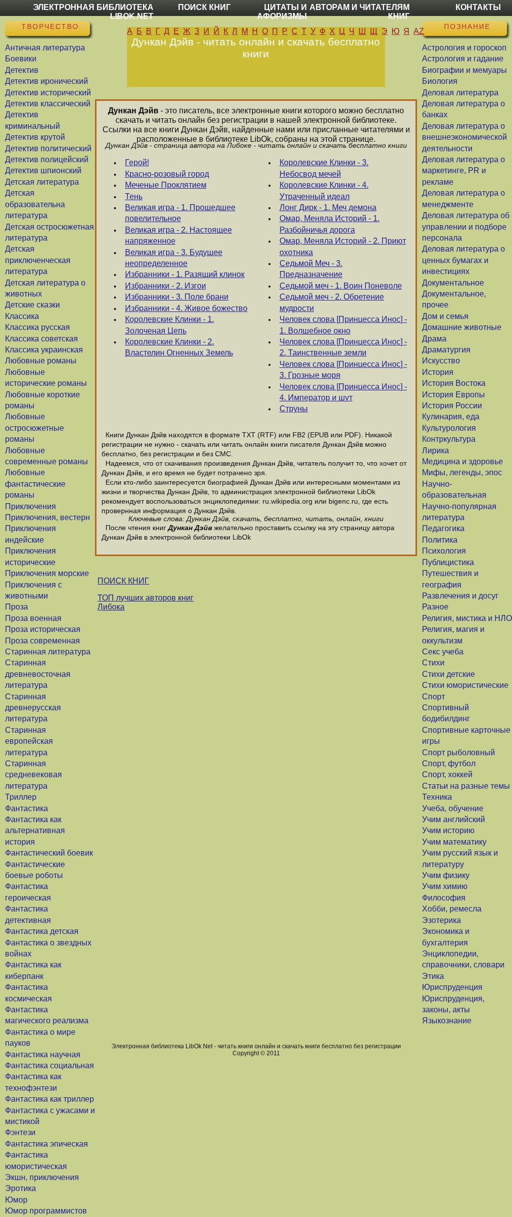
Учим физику (446, 875)
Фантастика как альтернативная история (35, 830)
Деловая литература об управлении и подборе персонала (466, 226)
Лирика (435, 450)
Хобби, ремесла (452, 909)
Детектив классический (47, 103)
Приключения (30, 506)
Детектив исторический (48, 92)
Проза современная (42, 640)
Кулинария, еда (451, 416)
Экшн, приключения (42, 1177)
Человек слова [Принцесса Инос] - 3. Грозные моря (343, 369)
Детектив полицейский (46, 159)
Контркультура (449, 439)
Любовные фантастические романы (35, 483)
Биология (440, 81)
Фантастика (26, 808)
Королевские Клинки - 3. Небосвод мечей (324, 168)
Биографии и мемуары (464, 70)
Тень (133, 196)
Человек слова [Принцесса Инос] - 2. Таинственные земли (343, 347)
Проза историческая (42, 629)
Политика (440, 540)
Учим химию (445, 886)
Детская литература (42, 182)
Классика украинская (44, 349)
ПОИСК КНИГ (123, 581)
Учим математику (454, 842)
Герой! (137, 162)
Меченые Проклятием (165, 185)
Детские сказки (32, 305)
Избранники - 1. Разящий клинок (184, 274)
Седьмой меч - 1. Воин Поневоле (341, 286)
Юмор (16, 1200)
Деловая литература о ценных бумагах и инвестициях (463, 260)
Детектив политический (48, 148)
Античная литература (45, 47)
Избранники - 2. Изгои (165, 286)
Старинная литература (47, 651)
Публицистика (448, 562)
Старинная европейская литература (29, 741)
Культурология (449, 428)
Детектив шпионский (43, 170)
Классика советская (41, 338)
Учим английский (453, 819)
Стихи (433, 662)
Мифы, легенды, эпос (462, 472)
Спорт (433, 696)
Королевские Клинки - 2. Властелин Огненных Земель (179, 347)
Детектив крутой (35, 137)
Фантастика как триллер (49, 1099)
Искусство (441, 360)
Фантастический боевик (49, 853)
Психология (444, 551)
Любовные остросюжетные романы (34, 427)
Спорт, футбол (449, 763)
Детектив (21, 70)
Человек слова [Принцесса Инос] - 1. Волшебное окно (343, 324)
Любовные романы (40, 360)
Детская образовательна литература (35, 204)
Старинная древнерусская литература (33, 707)
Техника (437, 797)
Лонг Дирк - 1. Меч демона (328, 207)
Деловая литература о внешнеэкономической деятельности (464, 137)
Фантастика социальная (49, 1065)
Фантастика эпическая (46, 1144)
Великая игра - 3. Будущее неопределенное (173, 258)
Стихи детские (448, 674)
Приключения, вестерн (47, 517)
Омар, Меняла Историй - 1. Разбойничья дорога (330, 224)
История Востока (454, 383)
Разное (435, 607)
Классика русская (37, 327)
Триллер (20, 797)
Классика (22, 316)
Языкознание (447, 1020)
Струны (294, 408)
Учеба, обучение (453, 808)
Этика (433, 976)
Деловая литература (460, 92)
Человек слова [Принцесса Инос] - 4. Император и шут (343, 392)
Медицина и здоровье (462, 461)
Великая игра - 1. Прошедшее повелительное (180, 213)
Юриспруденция (452, 987)
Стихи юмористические (465, 685)
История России (452, 405)
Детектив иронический (46, 81)
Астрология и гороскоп (464, 47)
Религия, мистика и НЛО (467, 618)
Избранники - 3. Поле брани (176, 297)
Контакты (478, 7)
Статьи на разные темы (466, 786)
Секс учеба (443, 651)
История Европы (453, 394)
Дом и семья (445, 316)
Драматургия (446, 349)
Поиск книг (204, 7)
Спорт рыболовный (458, 752)
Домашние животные (462, 327)
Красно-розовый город (167, 174)
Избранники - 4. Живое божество (186, 308)
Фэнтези (20, 1132)
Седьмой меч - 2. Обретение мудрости (332, 302)
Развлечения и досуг (460, 596)
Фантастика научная (42, 1054)
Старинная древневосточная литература (37, 673)
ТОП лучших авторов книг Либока (146, 602)
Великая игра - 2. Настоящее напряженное (178, 235)
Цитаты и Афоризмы (282, 11)
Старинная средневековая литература (33, 774)
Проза (16, 607)
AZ (419, 31)
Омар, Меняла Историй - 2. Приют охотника (343, 246)
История (438, 372)
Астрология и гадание (463, 58)
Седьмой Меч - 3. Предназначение (311, 269)
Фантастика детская (41, 931)
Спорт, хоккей (447, 774)
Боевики (20, 58)
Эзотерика (441, 920)
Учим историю (448, 830)
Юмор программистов (46, 1211)
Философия (444, 898)
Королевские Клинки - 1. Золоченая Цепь (169, 324)
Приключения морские (47, 573)
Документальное (453, 283)
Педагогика (443, 528)
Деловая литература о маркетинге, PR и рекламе (463, 170)
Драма (434, 338)
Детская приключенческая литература (37, 260)
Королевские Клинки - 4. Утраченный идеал (324, 190)
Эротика (20, 1188)
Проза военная (33, 618)
